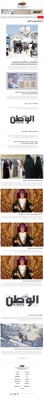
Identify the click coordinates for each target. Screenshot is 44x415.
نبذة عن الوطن (17, 386)
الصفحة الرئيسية (36, 21)
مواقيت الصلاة (27, 386)
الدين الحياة (27, 383)
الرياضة (26, 381)
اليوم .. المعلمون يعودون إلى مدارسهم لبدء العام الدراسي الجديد (29, 17)
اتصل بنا (22, 388)
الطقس (17, 383)
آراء (27, 376)
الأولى (29, 21)
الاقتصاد (17, 374)
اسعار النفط (17, 381)
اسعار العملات (17, 379)
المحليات (27, 379)
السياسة (27, 374)
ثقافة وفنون (17, 376)
